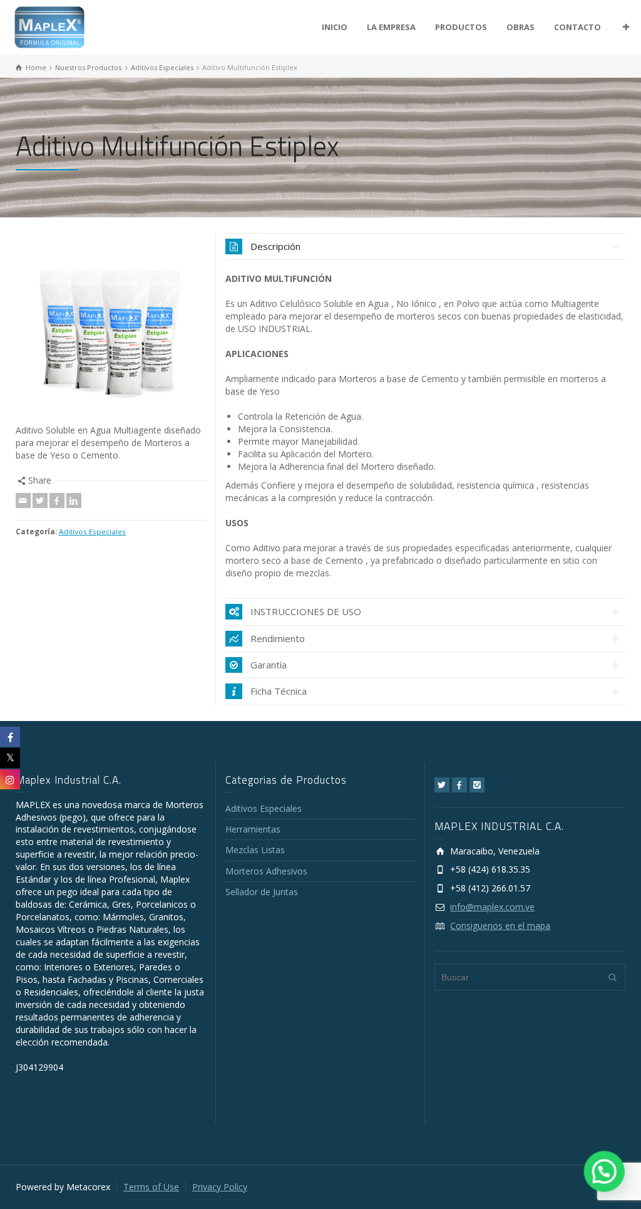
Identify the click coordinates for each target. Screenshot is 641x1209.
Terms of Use (151, 1187)
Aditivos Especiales (92, 531)
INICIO (334, 27)
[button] (604, 1172)
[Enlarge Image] (111, 328)
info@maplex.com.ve (492, 907)
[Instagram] (477, 784)
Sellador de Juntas (261, 892)
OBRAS (520, 27)
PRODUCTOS (461, 27)
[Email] (23, 500)
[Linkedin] (73, 500)
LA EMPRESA (391, 27)
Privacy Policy (219, 1187)
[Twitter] (40, 500)
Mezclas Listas (255, 850)
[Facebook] (56, 500)
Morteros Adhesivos (266, 871)
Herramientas (252, 829)
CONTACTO (577, 27)
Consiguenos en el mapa (500, 925)
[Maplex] (49, 26)
